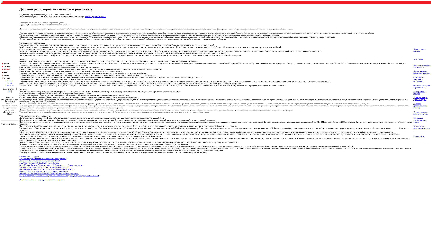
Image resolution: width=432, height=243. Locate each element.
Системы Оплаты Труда (28, 157)
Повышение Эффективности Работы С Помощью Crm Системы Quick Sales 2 (49, 174)
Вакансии (10, 81)
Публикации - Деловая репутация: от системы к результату (42, 180)
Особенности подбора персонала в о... (421, 87)
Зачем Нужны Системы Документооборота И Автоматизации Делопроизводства (50, 165)
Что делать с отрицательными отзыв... (419, 120)
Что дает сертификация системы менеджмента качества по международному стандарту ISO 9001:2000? (59, 176)
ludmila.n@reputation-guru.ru (95, 17)
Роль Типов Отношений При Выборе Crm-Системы (39, 163)
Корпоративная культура (419, 93)
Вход (10, 83)
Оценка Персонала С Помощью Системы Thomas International (43, 171)
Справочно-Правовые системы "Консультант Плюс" (39, 161)
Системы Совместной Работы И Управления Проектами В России (45, 167)
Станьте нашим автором (419, 50)
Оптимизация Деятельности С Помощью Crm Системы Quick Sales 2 (45, 169)
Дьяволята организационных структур (420, 106)
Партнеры (10, 85)
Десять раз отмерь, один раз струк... (420, 99)
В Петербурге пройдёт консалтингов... (422, 66)
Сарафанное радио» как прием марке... (421, 113)
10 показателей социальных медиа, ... (421, 127)
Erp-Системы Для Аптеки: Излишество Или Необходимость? (42, 159)
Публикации (418, 59)
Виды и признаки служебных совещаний (422, 72)
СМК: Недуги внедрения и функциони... (418, 79)
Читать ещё (417, 136)
